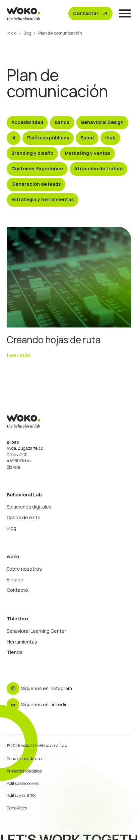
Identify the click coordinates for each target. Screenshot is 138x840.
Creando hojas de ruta (54, 339)
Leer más (19, 355)
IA (13, 137)
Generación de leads (36, 184)
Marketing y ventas (87, 153)
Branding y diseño (32, 153)
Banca (62, 122)
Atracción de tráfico (98, 168)
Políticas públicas (48, 137)
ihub (110, 137)
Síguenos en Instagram (46, 688)
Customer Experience (37, 168)
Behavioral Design (102, 122)
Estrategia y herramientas (42, 199)
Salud (87, 137)
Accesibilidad (27, 122)
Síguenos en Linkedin (44, 704)
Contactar (90, 13)
